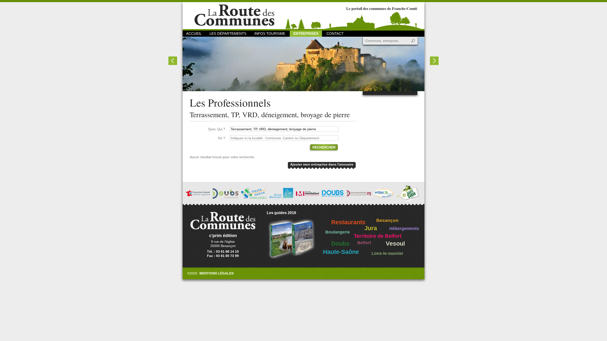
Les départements (228, 33)
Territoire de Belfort (377, 236)
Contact (335, 33)
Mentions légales (216, 273)
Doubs (340, 243)
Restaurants (348, 222)
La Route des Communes (234, 15)
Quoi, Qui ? (216, 129)
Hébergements (404, 228)
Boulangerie (337, 232)
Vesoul (395, 243)
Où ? (221, 138)
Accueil (194, 33)
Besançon (387, 220)
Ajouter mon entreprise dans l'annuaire (321, 164)
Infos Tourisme (269, 33)
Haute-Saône (341, 252)
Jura (370, 228)
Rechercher (324, 147)
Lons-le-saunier (387, 253)
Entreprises (305, 33)
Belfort (364, 242)
